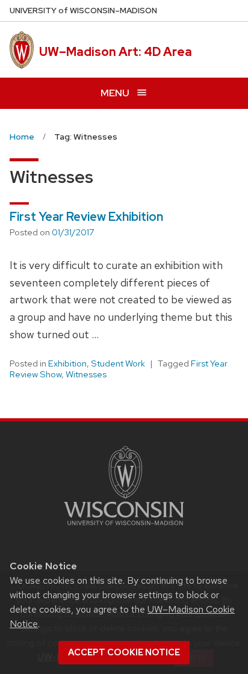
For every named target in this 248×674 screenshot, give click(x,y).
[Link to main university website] (124, 527)
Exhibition (67, 363)
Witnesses (86, 374)
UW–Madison (83, 10)
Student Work (118, 363)
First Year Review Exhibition (86, 216)
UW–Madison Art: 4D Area (115, 52)
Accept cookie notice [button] (124, 652)
